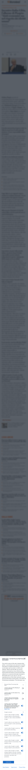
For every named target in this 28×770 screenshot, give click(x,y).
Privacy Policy (22, 767)
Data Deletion (6, 767)
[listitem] (14, 685)
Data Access (14, 767)
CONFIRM (8, 762)
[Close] (25, 658)
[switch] (22, 688)
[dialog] (14, 713)
